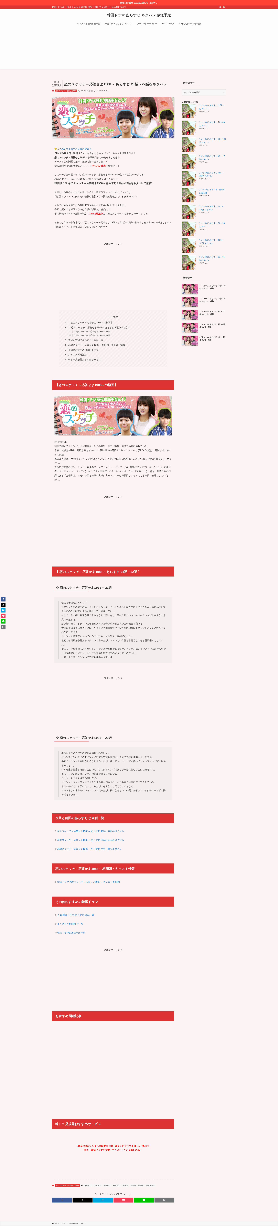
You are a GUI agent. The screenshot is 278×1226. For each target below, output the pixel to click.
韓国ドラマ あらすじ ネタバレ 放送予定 (139, 15)
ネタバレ (107, 1186)
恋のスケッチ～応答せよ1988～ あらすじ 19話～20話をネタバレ (91, 831)
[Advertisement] (139, 48)
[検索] (224, 7)
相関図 (133, 1186)
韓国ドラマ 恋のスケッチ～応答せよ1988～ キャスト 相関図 (88, 882)
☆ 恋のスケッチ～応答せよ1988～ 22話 (92, 335)
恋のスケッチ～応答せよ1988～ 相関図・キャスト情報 (96, 345)
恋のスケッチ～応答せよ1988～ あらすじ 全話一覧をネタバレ (89, 849)
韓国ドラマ (150, 1186)
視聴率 (140, 1186)
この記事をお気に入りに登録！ (75, 149)
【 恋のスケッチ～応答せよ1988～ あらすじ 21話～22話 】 (99, 327)
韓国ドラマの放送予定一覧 (71, 933)
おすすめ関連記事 (77, 354)
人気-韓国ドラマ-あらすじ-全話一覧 (75, 915)
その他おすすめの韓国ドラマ (83, 350)
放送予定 (116, 1186)
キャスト (97, 1186)
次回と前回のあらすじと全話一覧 (85, 340)
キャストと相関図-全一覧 (70, 924)
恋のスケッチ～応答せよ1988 (65, 91)
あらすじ (87, 1186)
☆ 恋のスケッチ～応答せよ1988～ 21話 (92, 331)
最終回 (125, 1186)
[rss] (220, 7)
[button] (62, 1200)
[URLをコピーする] (164, 1200)
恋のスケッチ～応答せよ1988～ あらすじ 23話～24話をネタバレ (91, 840)
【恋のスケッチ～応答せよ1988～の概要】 (90, 322)
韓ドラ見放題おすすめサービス (84, 359)
